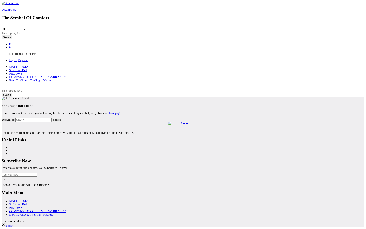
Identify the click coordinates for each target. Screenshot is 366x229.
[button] (7, 225)
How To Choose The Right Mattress (31, 80)
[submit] (3, 179)
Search (7, 37)
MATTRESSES (19, 66)
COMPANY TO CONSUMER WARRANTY (37, 77)
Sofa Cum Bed (18, 70)
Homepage (114, 113)
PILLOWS (15, 73)
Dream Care (9, 9)
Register (23, 60)
